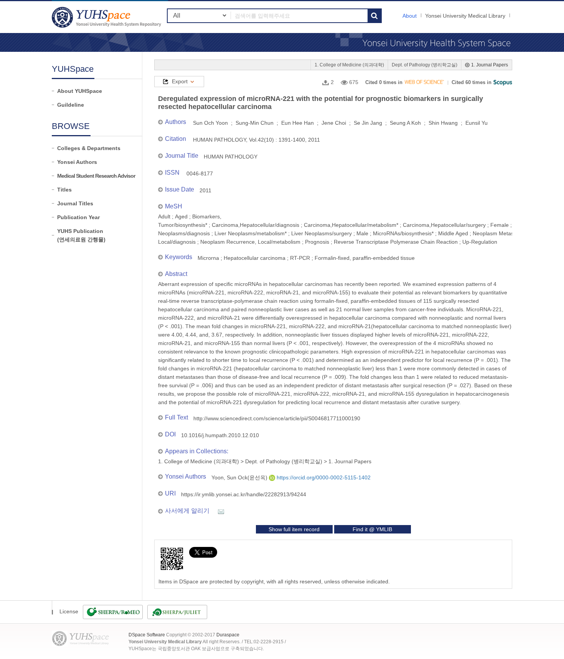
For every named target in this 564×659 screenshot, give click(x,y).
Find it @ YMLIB (372, 529)
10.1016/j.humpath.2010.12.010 (220, 435)
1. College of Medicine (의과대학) (349, 65)
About (409, 16)
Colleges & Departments (88, 148)
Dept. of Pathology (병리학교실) (424, 65)
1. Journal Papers (489, 65)
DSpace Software (147, 635)
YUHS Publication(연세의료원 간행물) (81, 235)
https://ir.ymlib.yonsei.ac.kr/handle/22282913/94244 (243, 494)
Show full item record (294, 529)
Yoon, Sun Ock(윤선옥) (240, 477)
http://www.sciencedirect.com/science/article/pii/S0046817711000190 (276, 418)
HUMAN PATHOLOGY (230, 157)
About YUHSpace (79, 91)
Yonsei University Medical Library (465, 16)
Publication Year (78, 217)
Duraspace (227, 635)
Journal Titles (75, 203)
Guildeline (70, 105)
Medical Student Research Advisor (96, 176)
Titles (64, 190)
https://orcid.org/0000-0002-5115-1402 (323, 477)
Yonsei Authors (77, 162)
